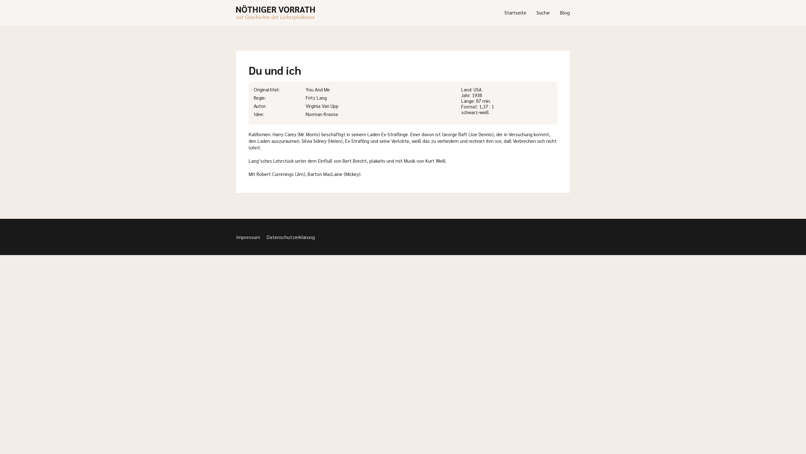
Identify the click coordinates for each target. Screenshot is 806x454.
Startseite (515, 12)
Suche (543, 12)
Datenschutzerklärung (290, 237)
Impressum (248, 237)
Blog (565, 12)
